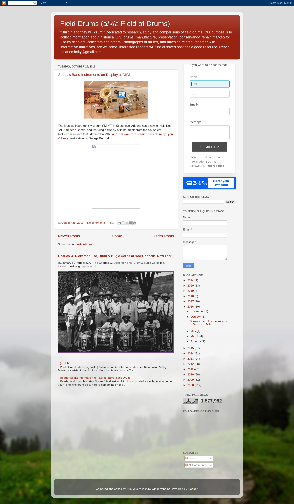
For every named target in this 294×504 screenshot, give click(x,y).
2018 (191, 296)
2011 (190, 369)
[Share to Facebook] (131, 223)
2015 (191, 348)
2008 (191, 385)
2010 (191, 374)
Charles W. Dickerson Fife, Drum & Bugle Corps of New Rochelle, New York (115, 256)
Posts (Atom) (83, 244)
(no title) (65, 363)
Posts (192, 458)
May (194, 331)
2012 (191, 363)
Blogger (192, 488)
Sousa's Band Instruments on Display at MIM (94, 75)
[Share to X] (127, 223)
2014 (191, 353)
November (198, 311)
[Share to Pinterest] (134, 223)
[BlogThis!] (123, 223)
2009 (191, 379)
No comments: (96, 222)
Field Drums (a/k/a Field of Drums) (115, 23)
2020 (191, 285)
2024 (191, 280)
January (196, 341)
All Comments (197, 465)
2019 (191, 290)
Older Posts (164, 236)
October (196, 316)
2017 (191, 301)
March (195, 336)
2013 (191, 358)
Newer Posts (69, 236)
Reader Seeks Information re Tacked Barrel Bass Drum (95, 377)
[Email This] (119, 223)
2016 (191, 306)
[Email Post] (112, 222)
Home (117, 236)
